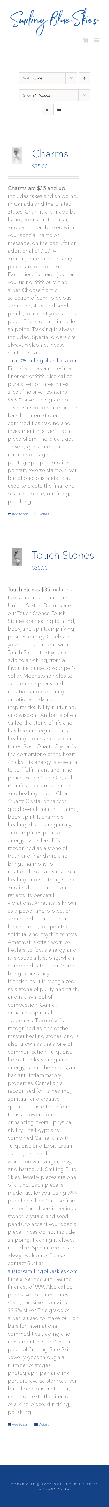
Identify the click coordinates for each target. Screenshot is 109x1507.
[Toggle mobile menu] (97, 38)
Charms (50, 151)
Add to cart (20, 511)
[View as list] (59, 107)
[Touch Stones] (17, 555)
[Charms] (17, 153)
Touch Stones (63, 552)
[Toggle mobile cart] (85, 38)
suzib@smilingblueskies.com (43, 358)
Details (43, 511)
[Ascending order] (84, 76)
